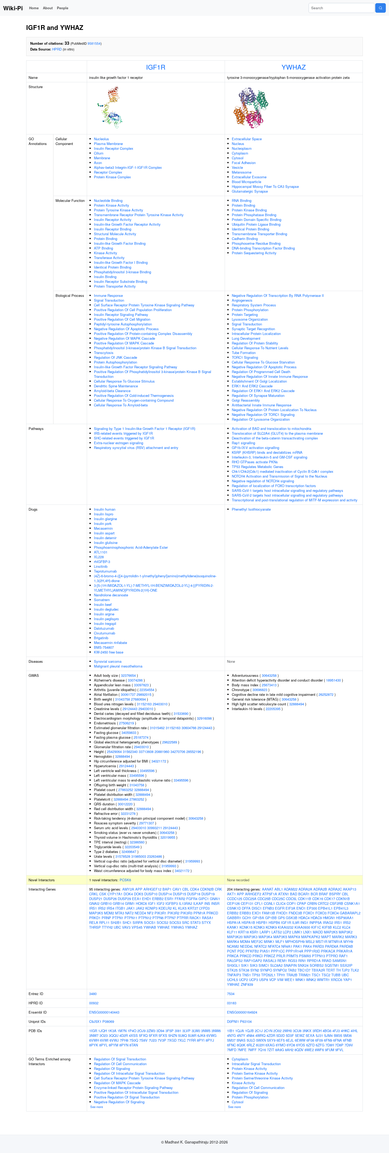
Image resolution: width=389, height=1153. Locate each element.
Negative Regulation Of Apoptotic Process (126, 328)
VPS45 (137, 927)
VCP (272, 979)
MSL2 (310, 941)
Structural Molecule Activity (115, 233)
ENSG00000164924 (242, 1012)
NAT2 (129, 912)
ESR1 (169, 898)
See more (96, 1107)
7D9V (349, 1044)
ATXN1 (283, 893)
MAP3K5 (96, 912)
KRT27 (193, 908)
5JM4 (328, 1035)
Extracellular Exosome (249, 176)
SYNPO (266, 970)
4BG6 (327, 1030)
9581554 (94, 43)
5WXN (261, 1040)
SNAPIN (290, 965)
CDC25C (278, 898)
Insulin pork (103, 523)
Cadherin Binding (245, 238)
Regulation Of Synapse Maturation (258, 395)
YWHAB (149, 927)
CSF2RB (336, 903)
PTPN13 (318, 955)
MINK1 (269, 941)
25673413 (269, 684)
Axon (98, 162)
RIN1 (302, 960)
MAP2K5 (331, 931)
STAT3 (195, 922)
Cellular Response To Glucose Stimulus (124, 381)
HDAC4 (304, 917)
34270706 (177, 751)
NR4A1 (286, 946)
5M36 (347, 1035)
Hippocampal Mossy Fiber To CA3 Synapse (265, 186)
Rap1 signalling (243, 442)
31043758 (122, 699)
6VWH (94, 1040)
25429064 (114, 751)
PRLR (280, 955)
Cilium (98, 153)
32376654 (128, 675)
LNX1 (307, 931)
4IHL (354, 1030)
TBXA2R (318, 970)
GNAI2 (94, 903)
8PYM (113, 1044)
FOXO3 (321, 912)
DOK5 (138, 893)
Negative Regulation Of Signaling (119, 1101)
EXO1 (256, 912)
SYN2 (254, 970)
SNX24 (303, 965)
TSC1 (316, 974)
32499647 (128, 851)
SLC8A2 (276, 965)
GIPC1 (203, 898)
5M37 (231, 1040)
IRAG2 (328, 922)
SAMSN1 (339, 960)
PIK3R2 (173, 912)
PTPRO (332, 955)
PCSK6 (125, 879)
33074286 (135, 680)
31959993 (192, 861)
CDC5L (291, 898)
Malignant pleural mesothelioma (118, 666)
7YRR (191, 1040)
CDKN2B (207, 889)
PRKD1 (95, 917)
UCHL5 (232, 979)
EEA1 (136, 898)
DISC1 (257, 908)
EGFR (279, 908)
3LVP (186, 1030)
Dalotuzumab (104, 628)
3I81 (178, 1030)
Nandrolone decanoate (111, 594)
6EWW (300, 1040)
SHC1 (127, 922)
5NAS (241, 1040)
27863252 (125, 789)
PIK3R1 (160, 912)
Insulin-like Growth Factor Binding (120, 243)
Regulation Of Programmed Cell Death (261, 371)
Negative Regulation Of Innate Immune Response (270, 376)
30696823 (259, 689)
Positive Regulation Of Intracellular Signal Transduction (136, 1092)
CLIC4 (281, 903)
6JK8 (201, 1035)
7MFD (231, 1049)
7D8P (339, 1044)
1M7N (121, 1030)
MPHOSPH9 (295, 941)
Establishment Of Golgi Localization (259, 381)
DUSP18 (193, 893)
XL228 (99, 556)
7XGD (172, 1040)
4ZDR (270, 1035)
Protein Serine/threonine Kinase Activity (262, 1078)
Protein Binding (105, 238)
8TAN (133, 1044)
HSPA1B (248, 922)
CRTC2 (323, 903)
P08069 (108, 1021)
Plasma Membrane (108, 143)
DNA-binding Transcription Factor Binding (263, 248)
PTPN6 (158, 917)
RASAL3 (269, 960)
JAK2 (140, 908)
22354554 (146, 689)
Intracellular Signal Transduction (256, 1063)
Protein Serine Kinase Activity (255, 1073)
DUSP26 (110, 898)
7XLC (182, 1040)
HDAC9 (316, 917)
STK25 (232, 970)
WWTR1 (323, 979)
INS (207, 903)
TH (338, 970)
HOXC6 (141, 903)
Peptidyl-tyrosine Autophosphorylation (123, 323)
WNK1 (300, 979)
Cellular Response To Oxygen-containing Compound (134, 400)
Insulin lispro (103, 513)
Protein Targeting (245, 314)
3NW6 (216, 1030)
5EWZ (300, 1035)
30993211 (154, 827)
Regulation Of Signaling (112, 1068)
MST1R (321, 941)
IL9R (295, 922)
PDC (241, 951)
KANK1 (232, 927)
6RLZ (251, 1044)
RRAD (326, 960)
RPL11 (104, 922)
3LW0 (196, 1030)
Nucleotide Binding (108, 200)
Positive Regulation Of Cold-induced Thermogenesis (134, 395)
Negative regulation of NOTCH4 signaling (263, 480)
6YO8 (291, 1044)
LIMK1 (297, 931)
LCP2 (287, 931)
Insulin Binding (105, 276)
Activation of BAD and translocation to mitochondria (271, 428)
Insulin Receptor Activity (113, 219)
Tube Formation (244, 352)
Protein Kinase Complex (112, 176)
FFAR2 (180, 898)
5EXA (310, 1035)
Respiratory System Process (254, 304)
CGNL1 (269, 903)
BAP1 (166, 889)
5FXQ (143, 1035)
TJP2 (346, 970)
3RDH (317, 1030)
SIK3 (253, 965)
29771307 (146, 822)
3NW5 (205, 1030)
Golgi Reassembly (246, 400)
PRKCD (212, 912)
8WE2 (309, 1049)
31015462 (157, 727)
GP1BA (258, 917)
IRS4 (110, 908)
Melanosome (241, 172)
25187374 (141, 737)
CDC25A (249, 898)
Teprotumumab (105, 571)
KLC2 (337, 927)
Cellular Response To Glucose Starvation (263, 362)
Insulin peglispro (106, 618)
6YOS (300, 1044)
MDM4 (245, 941)
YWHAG (177, 927)
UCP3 (253, 979)
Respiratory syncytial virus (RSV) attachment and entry (136, 447)
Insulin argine (104, 613)
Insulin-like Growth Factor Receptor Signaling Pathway (135, 366)
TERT (330, 970)
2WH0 (287, 1030)
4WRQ (260, 1035)
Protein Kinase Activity (111, 205)
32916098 (204, 718)
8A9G (279, 1049)
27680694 (138, 699)
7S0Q (133, 1040)
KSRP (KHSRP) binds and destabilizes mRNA (267, 452)
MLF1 (279, 941)
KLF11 (232, 931)
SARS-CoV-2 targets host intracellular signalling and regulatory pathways (287, 495)
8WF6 (319, 1049)
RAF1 (343, 955)
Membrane (102, 157)
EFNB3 (268, 908)
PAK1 (297, 946)
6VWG (211, 1035)
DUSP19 (208, 893)
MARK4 (233, 941)
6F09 (319, 1040)
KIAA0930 (302, 927)
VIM (280, 979)
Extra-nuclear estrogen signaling (118, 442)
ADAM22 (290, 889)
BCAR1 (304, 893)
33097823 (141, 684)
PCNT (231, 951)
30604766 (189, 727)
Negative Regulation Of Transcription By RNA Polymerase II (278, 295)
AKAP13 (349, 889)
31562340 (130, 751)
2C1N (268, 1030)
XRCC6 (336, 979)
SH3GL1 (233, 965)
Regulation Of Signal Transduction (120, 1058)
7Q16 (262, 1049)
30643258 (195, 818)
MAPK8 (294, 936)
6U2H (260, 1044)
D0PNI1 (233, 1021)
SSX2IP (346, 965)
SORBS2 (317, 965)
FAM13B (268, 912)
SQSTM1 (332, 965)
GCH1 (246, 917)
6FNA (337, 1040)
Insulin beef (103, 604)
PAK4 (307, 946)
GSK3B (291, 917)
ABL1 (278, 889)
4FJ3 (336, 1030)
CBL (185, 889)
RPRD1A (314, 960)
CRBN (312, 903)
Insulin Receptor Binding (112, 228)
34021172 (158, 761)
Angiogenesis (242, 300)
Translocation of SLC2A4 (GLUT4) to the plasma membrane (277, 433)
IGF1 (152, 903)
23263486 (154, 856)
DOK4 (128, 893)
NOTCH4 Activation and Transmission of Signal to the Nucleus (279, 476)
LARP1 (265, 931)
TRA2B (291, 974)
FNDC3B (295, 912)
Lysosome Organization (250, 319)
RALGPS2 (235, 960)
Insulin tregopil (105, 623)
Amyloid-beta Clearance (112, 390)
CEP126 (233, 903)
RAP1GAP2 (253, 960)
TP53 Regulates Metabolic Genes (257, 466)
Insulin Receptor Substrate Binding (120, 281)
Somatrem (102, 599)
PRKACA (328, 951)
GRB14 (118, 903)
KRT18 (243, 931)
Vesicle (237, 167)
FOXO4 (333, 912)
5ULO (251, 1040)
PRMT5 (292, 955)
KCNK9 (271, 927)
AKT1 (231, 893)
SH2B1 (116, 922)
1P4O (132, 1030)
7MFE (242, 1049)
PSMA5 (305, 955)
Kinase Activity (105, 252)
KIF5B (327, 927)
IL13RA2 (185, 903)
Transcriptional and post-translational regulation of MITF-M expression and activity (295, 499)
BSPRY (335, 893)
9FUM (329, 1049)
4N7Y (241, 1035)
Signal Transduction (109, 300)
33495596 (147, 770)
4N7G (231, 1035)
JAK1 (130, 908)
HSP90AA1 (345, 917)
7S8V (143, 1040)
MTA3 (119, 912)
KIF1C (316, 927)
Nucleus (238, 143)
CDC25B (264, 898)
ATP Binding (103, 248)
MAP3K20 (235, 936)
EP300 (312, 908)
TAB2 (292, 970)
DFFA (246, 908)
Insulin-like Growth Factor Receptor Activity (127, 224)
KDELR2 (165, 908)
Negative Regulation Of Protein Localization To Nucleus (274, 409)
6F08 (310, 1040)
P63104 (246, 1021)
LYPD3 (204, 908)
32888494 (122, 756)
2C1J (259, 1030)
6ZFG (320, 1044)
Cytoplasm (240, 153)
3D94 (160, 1030)
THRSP (95, 927)
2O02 (277, 1030)
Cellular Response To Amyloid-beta (121, 404)
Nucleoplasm (242, 148)
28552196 (193, 751)
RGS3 (292, 960)
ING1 (304, 922)
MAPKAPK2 (310, 936)
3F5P (169, 1030)
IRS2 (102, 908)
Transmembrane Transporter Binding (259, 233)
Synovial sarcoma (107, 661)
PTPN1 (117, 917)
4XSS (133, 1035)
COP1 (291, 903)
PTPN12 (144, 917)
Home (34, 7)
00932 (93, 1002)
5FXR (153, 1035)
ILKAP (198, 903)
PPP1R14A (294, 951)
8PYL (103, 1044)
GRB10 (106, 903)
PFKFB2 (252, 951)
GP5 (281, 917)
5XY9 (271, 1040)
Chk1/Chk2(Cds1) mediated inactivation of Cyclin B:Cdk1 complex (282, 471)
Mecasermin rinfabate (110, 642)
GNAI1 (215, 898)
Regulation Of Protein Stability (255, 343)
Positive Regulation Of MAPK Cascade (124, 343)
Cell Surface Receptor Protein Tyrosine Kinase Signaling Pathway (144, 304)
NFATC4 (274, 946)
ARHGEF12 (152, 889)
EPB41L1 (325, 908)
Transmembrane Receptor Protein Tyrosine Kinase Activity (139, 214)
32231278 (128, 813)
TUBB (336, 974)
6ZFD (310, 1044)
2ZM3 (151, 1030)
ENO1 (301, 908)
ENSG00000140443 (104, 1012)
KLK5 (182, 908)
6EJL (290, 1040)
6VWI (104, 1040)
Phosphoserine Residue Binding (256, 243)
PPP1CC (278, 951)
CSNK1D (234, 908)
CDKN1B (343, 898)
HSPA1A (234, 922)
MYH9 (348, 941)
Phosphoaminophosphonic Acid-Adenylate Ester (131, 547)
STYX (206, 922)
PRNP (106, 917)
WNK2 (311, 979)
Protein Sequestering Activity (254, 252)
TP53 (256, 974)
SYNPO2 (280, 970)
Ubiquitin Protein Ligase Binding (256, 224)
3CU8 (297, 1030)
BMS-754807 (104, 647)
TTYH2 (107, 927)
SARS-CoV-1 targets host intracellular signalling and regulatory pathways (287, 490)
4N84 (250, 1035)
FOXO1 (308, 912)
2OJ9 (141, 1030)
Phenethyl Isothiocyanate (251, 509)
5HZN (172, 1035)
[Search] (380, 8)
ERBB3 (245, 912)
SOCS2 (162, 922)
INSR (215, 903)
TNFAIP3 (234, 974)
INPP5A (315, 922)
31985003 (138, 856)
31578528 (122, 856)
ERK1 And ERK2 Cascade (252, 385)
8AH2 (289, 1049)
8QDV (299, 1049)
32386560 (137, 842)
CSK (102, 893)
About (48, 7)
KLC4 (346, 927)
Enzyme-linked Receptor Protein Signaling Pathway (133, 1087)
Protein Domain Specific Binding (256, 219)
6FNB (347, 1040)
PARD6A (331, 946)
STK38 (244, 970)
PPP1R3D (312, 951)
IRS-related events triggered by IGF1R (123, 433)
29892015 (144, 694)
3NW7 (93, 1035)
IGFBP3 (171, 903)
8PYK (93, 1044)
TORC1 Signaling (245, 357)
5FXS (163, 1035)
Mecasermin (103, 528)
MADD (318, 931)
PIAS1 (265, 951)
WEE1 (289, 979)
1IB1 (230, 1030)
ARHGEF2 (253, 893)
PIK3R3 (186, 912)
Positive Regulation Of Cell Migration (122, 319)
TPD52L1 (268, 974)
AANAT (267, 889)
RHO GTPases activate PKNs (255, 461)
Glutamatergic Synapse (250, 191)
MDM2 (109, 912)
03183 (231, 1002)
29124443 (130, 708)
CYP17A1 (115, 893)
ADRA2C (335, 889)
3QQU (113, 1035)
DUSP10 (150, 893)
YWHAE (163, 927)
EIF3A (290, 908)
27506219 (126, 722)
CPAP (301, 903)
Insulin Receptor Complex (113, 148)
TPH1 (281, 974)
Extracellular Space (247, 138)
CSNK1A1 (352, 903)
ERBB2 (158, 898)
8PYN (123, 1044)
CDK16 (317, 898)
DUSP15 (179, 893)
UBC (117, 927)
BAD (293, 893)
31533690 (181, 713)
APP (138, 889)
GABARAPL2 (350, 912)
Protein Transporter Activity (115, 286)
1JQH (102, 1030)
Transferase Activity (109, 257)
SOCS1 (150, 922)
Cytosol (237, 157)
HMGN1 (329, 917)
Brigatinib (101, 637)
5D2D (280, 1035)
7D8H (329, 1044)
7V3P (162, 1040)
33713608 (146, 751)
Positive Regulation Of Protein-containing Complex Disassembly (143, 333)
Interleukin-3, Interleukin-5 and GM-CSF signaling (269, 457)
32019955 (167, 837)
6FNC (231, 1044)
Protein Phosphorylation (250, 309)
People (62, 7)
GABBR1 (234, 917)
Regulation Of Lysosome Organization (261, 419)
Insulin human (104, 509)
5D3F (290, 1035)
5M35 (338, 1035)
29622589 (169, 742)
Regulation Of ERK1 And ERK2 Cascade (263, 390)
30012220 (125, 803)
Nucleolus (101, 138)
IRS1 (93, 908)
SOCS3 (175, 922)
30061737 (128, 694)
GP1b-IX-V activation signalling (255, 447)
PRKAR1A (344, 951)
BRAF (323, 893)
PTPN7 (170, 917)
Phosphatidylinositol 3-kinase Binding (122, 271)
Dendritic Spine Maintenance (116, 385)
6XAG (270, 1044)
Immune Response (108, 295)
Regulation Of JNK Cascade (115, 357)
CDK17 (329, 898)
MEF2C (257, 941)
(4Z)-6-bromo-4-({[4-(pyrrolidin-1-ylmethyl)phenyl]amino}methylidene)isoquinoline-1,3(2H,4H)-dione (155, 578)
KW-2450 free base (108, 652)
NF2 (150, 912)
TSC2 (326, 974)
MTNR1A (335, 941)
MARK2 (338, 936)
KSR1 (254, 931)
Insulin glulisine (105, 542)
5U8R (192, 1035)
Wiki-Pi (13, 8)
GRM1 (130, 903)
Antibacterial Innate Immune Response (261, 404)
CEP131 (247, 903)
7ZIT (270, 1049)
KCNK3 (259, 927)
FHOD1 (282, 912)
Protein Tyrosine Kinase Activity (118, 209)
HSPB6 (274, 922)
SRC (185, 922)
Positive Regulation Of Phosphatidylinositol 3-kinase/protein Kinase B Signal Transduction (152, 374)
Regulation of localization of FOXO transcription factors (274, 485)
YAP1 (347, 979)
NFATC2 (260, 946)
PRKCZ (269, 955)
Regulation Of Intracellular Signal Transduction (129, 1073)
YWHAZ (294, 66)
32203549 (132, 846)
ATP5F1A (269, 893)
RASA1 (207, 917)
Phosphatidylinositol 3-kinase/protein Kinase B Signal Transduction (145, 347)
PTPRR (182, 917)
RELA (93, 922)
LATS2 (277, 931)
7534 (230, 993)
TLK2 (355, 970)
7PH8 (124, 1040)
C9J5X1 (95, 1021)
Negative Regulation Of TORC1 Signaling (263, 414)
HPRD (57, 49)
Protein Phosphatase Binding (254, 214)
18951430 (333, 680)
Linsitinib (100, 566)
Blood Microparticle (246, 181)
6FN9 (328, 1040)
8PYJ (210, 1040)
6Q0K (241, 1044)
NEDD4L (246, 946)
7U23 (153, 1040)
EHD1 (146, 898)
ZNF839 (247, 984)
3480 (93, 993)
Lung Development (246, 338)
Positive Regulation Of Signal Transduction (127, 1097)
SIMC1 (264, 965)
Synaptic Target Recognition (253, 328)
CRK (218, 889)
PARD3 (318, 946)
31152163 (144, 703)
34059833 (128, 732)
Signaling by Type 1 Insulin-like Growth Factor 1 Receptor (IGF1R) (144, 428)
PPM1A (199, 912)
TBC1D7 (303, 970)
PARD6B (346, 946)
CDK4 (194, 889)
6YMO (281, 1044)
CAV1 (177, 889)
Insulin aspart (104, 532)
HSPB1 (262, 922)
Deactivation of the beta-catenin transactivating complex (275, 438)
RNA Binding (241, 200)
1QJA (239, 1030)
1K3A (112, 1030)
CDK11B (304, 898)
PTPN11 (130, 917)
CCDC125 (234, 898)
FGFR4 (191, 898)
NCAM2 (233, 946)
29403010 (160, 703)
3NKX (306, 1030)
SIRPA (138, 922)
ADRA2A (305, 889)
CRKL (93, 893)
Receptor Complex (108, 172)
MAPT (326, 936)
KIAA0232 (285, 927)
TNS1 (246, 974)
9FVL (339, 1049)
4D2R (123, 1035)
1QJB (249, 1030)
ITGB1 (120, 908)
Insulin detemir (105, 537)
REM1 (282, 960)
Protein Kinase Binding (249, 209)
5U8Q (182, 1035)
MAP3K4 (265, 936)
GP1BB (271, 917)
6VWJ (114, 1040)
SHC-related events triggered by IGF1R (124, 438)
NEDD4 (140, 912)
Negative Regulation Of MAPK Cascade (124, 338)
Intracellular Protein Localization (256, 333)
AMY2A (128, 889)
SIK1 (245, 965)
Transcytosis (104, 352)
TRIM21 (304, 974)
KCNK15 (245, 927)
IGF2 (160, 903)
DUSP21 (95, 898)
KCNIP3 (151, 908)
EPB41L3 (341, 908)
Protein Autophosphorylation (115, 362)
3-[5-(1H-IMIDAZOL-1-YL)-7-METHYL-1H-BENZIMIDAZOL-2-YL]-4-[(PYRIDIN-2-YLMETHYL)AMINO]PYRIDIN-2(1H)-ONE (154, 588)
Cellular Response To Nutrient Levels (260, 347)
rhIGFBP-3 (102, 561)
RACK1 (195, 917)
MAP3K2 (345, 931)
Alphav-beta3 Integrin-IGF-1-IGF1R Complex (128, 167)
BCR (314, 893)
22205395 (273, 708)
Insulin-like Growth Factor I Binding (121, 262)
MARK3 (351, 936)
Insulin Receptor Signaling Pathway (121, 314)
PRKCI (257, 955)
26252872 (326, 694)
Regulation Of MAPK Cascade (117, 1082)
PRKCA (233, 955)
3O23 (103, 1035)
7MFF (252, 1049)
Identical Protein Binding (112, 267)
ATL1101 (100, 552)
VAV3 (126, 927)
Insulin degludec (106, 609)
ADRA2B (320, 889)
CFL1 (259, 903)
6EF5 (281, 1040)
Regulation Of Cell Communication (120, 1063)
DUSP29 (124, 898)
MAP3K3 (250, 936)
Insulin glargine (105, 518)
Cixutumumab (104, 632)
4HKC (345, 1030)
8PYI (201, 1040)
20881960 (162, 751)
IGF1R (155, 66)
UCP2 (243, 979)
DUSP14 (165, 893)
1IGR (93, 1030)
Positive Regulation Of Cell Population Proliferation (133, 309)
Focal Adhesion (244, 162)
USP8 (263, 979)
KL (175, 908)
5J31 (319, 1035)
